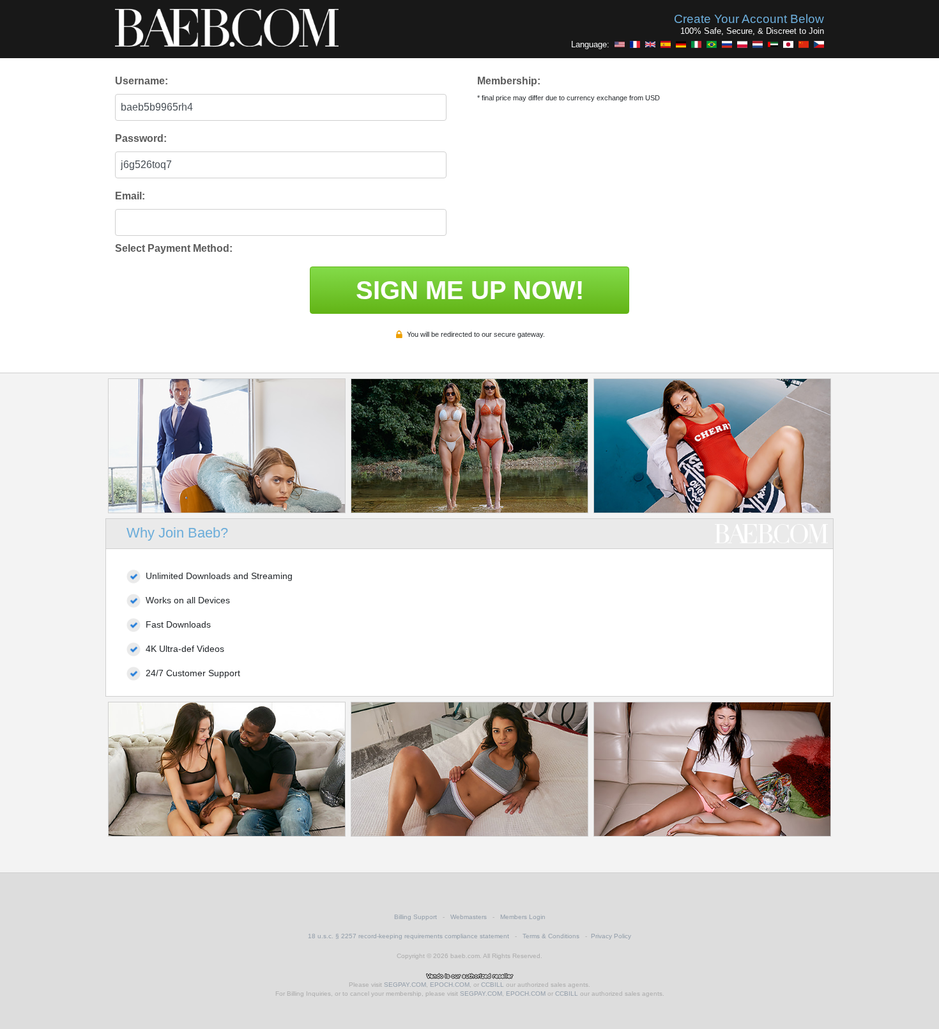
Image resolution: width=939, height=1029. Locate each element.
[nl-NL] (757, 44)
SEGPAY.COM (405, 984)
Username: (141, 80)
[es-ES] (665, 44)
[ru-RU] (727, 44)
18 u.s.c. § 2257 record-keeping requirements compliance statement (408, 936)
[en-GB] (650, 44)
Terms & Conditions (551, 936)
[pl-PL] (742, 44)
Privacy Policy (611, 936)
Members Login (523, 916)
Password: (141, 138)
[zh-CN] (803, 44)
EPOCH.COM (450, 984)
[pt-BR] (711, 44)
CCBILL (492, 984)
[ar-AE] (773, 44)
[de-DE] (681, 44)
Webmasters (468, 916)
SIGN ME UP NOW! (470, 290)
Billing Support (415, 916)
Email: (130, 195)
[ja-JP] (788, 44)
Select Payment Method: (174, 248)
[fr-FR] (635, 44)
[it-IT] (696, 44)
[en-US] (620, 44)
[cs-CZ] (819, 44)
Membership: (508, 80)
